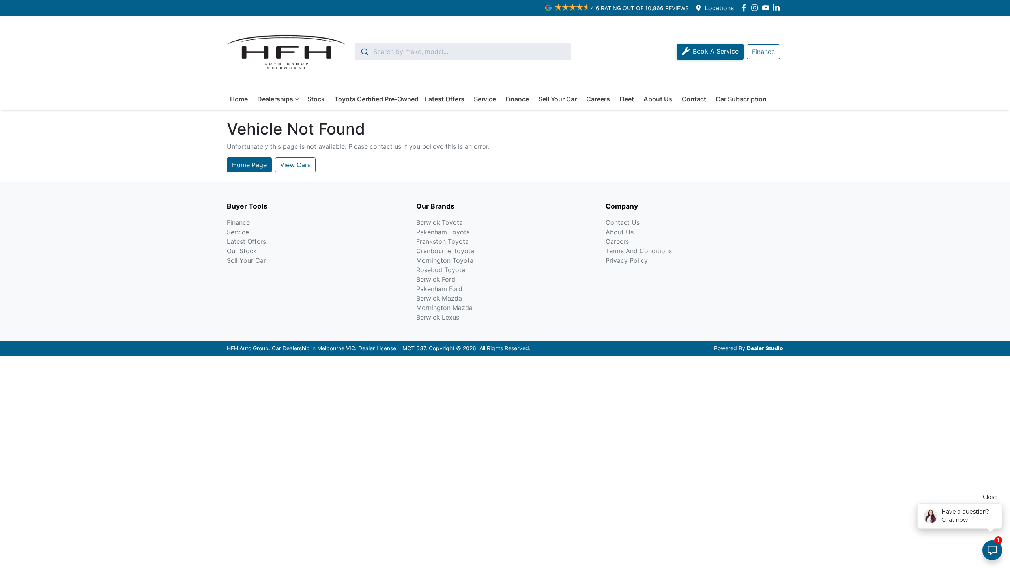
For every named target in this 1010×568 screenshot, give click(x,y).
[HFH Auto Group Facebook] (745, 7)
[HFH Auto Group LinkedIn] (777, 7)
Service (485, 99)
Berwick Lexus (437, 317)
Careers (598, 99)
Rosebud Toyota (440, 270)
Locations (719, 8)
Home (239, 99)
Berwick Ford (435, 279)
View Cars (295, 165)
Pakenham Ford (439, 289)
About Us (657, 99)
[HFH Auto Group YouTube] (767, 7)
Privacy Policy (627, 260)
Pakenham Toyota (443, 232)
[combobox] (463, 51)
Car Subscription (741, 99)
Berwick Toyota (439, 222)
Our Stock (242, 251)
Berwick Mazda (439, 298)
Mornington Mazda (444, 308)
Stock (316, 99)
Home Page (249, 165)
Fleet (626, 99)
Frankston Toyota (442, 241)
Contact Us (623, 222)
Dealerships (275, 99)
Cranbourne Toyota (445, 251)
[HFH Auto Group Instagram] (756, 7)
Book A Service (716, 51)
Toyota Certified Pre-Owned (376, 99)
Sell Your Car (558, 99)
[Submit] (364, 51)
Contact (694, 99)
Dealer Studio (765, 348)
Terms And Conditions (639, 251)
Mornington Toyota (444, 260)
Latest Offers (444, 99)
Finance (517, 99)
